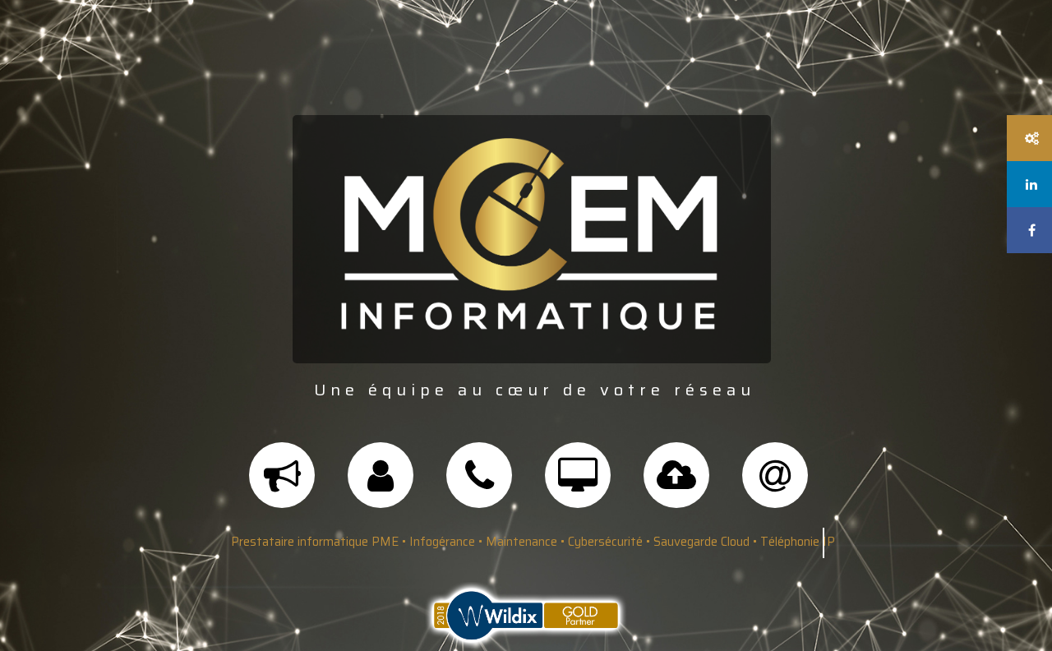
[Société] (380, 485)
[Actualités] (282, 485)
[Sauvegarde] (676, 485)
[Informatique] (578, 485)
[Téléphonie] (479, 485)
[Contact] (775, 485)
